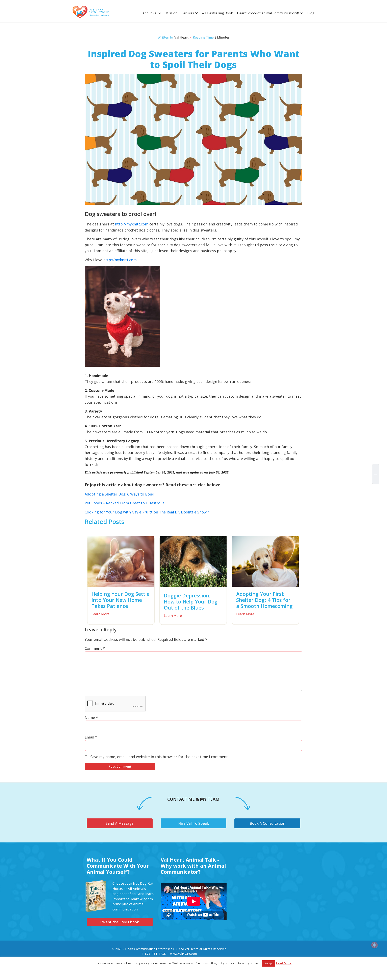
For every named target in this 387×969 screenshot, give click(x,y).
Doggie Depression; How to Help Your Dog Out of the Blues (190, 601)
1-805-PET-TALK (154, 953)
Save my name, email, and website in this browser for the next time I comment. (159, 756)
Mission (171, 13)
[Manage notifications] (374, 945)
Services (188, 13)
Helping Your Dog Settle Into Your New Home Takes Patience (121, 599)
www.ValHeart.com (183, 953)
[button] (159, 13)
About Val (150, 13)
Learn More (100, 614)
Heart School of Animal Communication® (268, 13)
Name (91, 717)
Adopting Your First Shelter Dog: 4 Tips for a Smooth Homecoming (264, 599)
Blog (310, 13)
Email (91, 737)
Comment (95, 648)
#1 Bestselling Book (217, 13)
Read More (283, 963)
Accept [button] (268, 963)
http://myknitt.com (131, 224)
